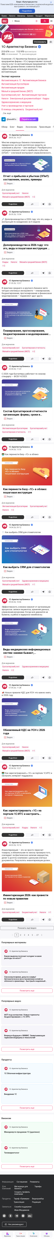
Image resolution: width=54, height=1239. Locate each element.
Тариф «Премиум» (21, 1199)
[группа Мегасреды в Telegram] (17, 1217)
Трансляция (19, 1202)
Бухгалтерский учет (11, 95)
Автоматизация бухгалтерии (15, 84)
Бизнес (30, 16)
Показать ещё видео (27, 928)
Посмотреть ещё (27, 991)
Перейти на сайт (29, 119)
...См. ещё (6, 113)
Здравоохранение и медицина (16, 102)
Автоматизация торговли (34, 95)
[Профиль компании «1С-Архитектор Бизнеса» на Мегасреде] (4, 136)
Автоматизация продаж (13, 87)
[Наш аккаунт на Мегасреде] (30, 1217)
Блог (12, 127)
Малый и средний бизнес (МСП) (17, 91)
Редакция (36, 1202)
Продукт (39, 16)
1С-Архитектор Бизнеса (19, 135)
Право (4, 16)
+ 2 (33, 197)
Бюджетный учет (34, 109)
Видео (20, 127)
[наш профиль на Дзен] (23, 1217)
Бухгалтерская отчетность (33, 348)
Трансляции (45, 127)
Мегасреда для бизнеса (21, 1187)
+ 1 (29, 432)
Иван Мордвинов (21, 1210)
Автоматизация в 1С (11, 80)
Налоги (12, 16)
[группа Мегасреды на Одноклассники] (10, 1217)
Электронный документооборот (25, 98)
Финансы (21, 16)
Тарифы (37, 1186)
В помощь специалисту (12, 109)
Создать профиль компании (22, 1193)
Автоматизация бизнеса (34, 80)
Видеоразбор (38, 1199)
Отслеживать (40, 42)
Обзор (4, 127)
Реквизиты (34, 1182)
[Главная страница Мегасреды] (5, 21)
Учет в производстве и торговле (17, 106)
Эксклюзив (31, 127)
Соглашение (22, 1182)
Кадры (46, 98)
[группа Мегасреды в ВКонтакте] (4, 1217)
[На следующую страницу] (42, 935)
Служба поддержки (22, 1207)
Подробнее (27, 11)
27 (37, 935)
